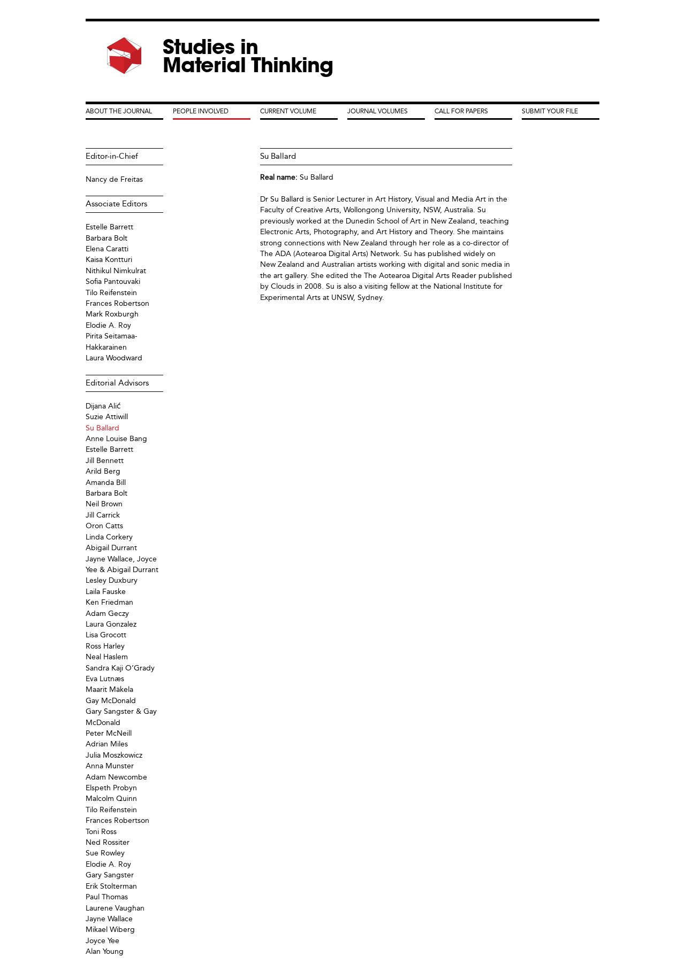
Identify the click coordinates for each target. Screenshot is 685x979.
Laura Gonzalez (111, 624)
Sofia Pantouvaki (113, 281)
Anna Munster (110, 765)
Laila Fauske (106, 591)
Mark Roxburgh (112, 314)
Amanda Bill (106, 482)
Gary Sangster (110, 875)
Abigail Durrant (111, 547)
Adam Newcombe (116, 777)
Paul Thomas (107, 896)
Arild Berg (103, 471)
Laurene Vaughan (115, 908)
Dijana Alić (103, 406)
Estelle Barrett (109, 227)
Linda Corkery (109, 537)
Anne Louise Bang (116, 438)
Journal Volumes (377, 111)
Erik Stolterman (111, 886)
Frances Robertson (117, 303)
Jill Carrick (103, 515)
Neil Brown (104, 503)
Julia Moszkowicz (114, 755)
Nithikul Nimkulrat (116, 270)
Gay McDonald (111, 700)
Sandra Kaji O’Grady (120, 668)
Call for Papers (461, 111)
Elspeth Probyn (111, 787)
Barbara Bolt (106, 238)
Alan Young (105, 951)
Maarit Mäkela (109, 689)
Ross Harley (105, 646)
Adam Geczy (107, 613)
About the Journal (119, 111)
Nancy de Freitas (114, 179)
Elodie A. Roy (108, 325)
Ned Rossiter (108, 842)
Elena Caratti (107, 248)
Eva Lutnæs (105, 678)
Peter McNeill (109, 733)
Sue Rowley (105, 853)
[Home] (124, 55)
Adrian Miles (107, 744)
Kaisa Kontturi (109, 259)
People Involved (201, 111)
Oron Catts (104, 525)
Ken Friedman (109, 602)
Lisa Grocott (106, 634)
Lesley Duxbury (112, 580)
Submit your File (550, 111)
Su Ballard (316, 177)
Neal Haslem (107, 656)
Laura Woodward (114, 358)
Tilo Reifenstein (111, 292)
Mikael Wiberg (110, 929)
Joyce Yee (102, 940)
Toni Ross (101, 831)
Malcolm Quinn (111, 798)
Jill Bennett (105, 460)
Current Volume (288, 111)
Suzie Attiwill (107, 416)
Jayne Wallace (109, 918)
